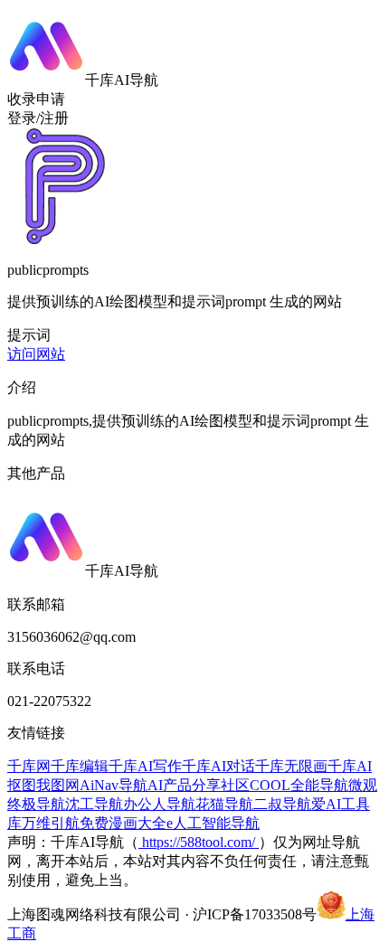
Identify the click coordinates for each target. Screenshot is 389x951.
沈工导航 (94, 804)
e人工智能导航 (213, 823)
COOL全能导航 (299, 785)
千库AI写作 (145, 766)
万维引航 (51, 823)
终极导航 (36, 804)
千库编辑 (80, 766)
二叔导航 (282, 804)
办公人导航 (159, 804)
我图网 (58, 785)
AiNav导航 (113, 785)
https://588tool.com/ (198, 842)
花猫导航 (224, 804)
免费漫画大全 (123, 823)
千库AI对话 (218, 766)
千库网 (29, 766)
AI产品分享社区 (198, 785)
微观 (362, 785)
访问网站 (36, 354)
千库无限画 (291, 766)
